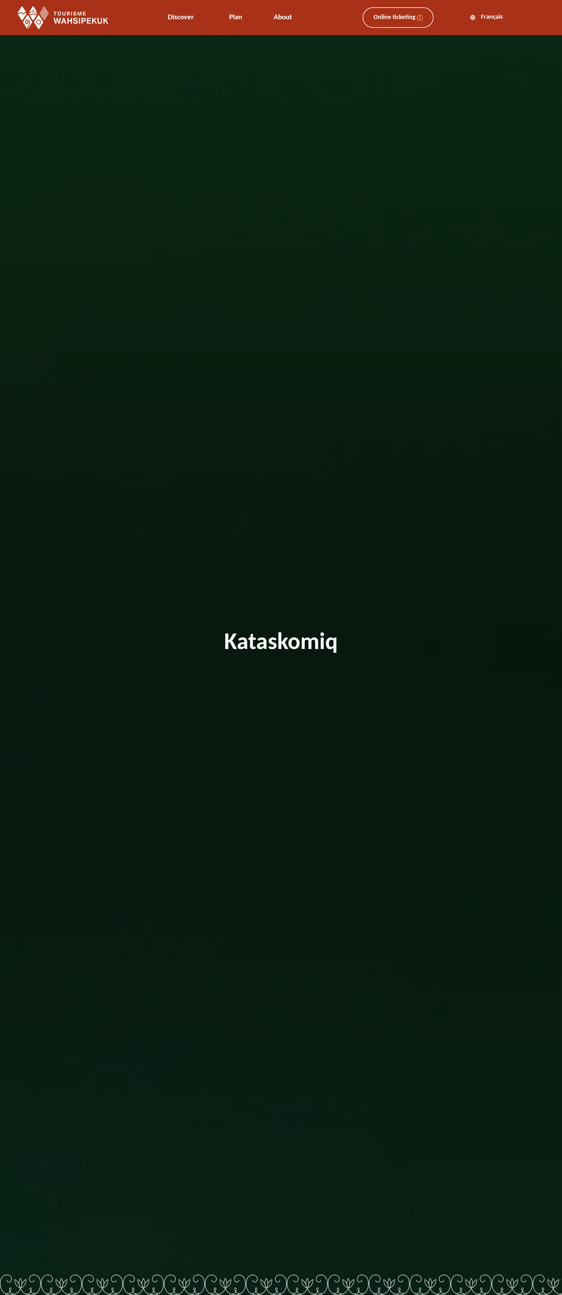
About (283, 17)
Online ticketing (395, 17)
